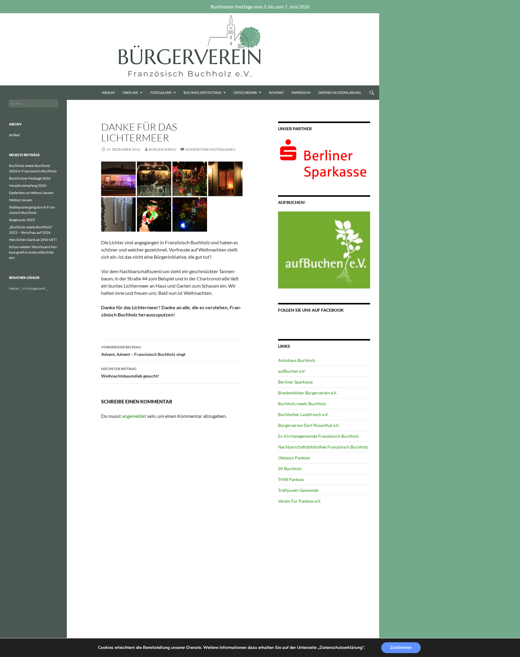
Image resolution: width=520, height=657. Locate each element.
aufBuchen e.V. (291, 371)
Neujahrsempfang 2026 (27, 185)
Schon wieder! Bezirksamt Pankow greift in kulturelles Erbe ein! (33, 252)
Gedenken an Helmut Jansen (31, 192)
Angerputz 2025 (22, 219)
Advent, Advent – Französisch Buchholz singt (143, 351)
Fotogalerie (161, 92)
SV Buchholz (290, 468)
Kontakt (276, 92)
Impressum (301, 92)
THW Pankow (291, 479)
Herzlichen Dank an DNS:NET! (33, 239)
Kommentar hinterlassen (210, 149)
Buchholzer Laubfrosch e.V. (303, 414)
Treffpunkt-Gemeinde (298, 490)
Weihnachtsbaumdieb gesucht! (130, 372)
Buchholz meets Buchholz (302, 403)
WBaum (108, 92)
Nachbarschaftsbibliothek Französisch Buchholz (323, 446)
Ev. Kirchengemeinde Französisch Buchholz (318, 436)
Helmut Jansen (20, 200)
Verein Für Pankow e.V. (299, 501)
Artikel (14, 135)
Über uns (130, 92)
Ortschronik (245, 92)
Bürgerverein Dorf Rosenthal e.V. (308, 425)
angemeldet (134, 416)
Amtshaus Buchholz (296, 360)
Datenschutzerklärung (339, 92)
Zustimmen (401, 647)
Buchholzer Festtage (202, 92)
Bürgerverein (162, 149)
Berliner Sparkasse (295, 381)
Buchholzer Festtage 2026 (30, 178)
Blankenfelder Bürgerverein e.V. (307, 392)
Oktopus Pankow (294, 457)
